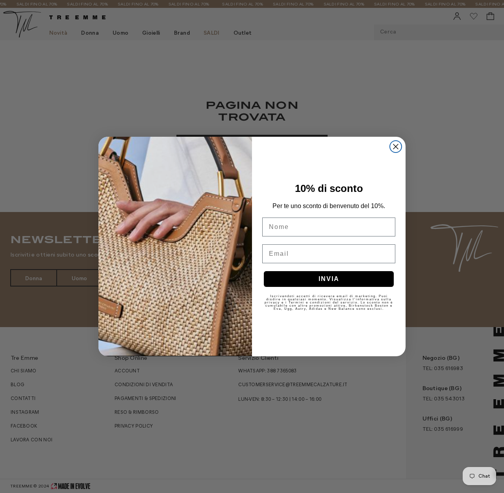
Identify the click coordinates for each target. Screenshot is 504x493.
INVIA (329, 278)
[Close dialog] (396, 147)
